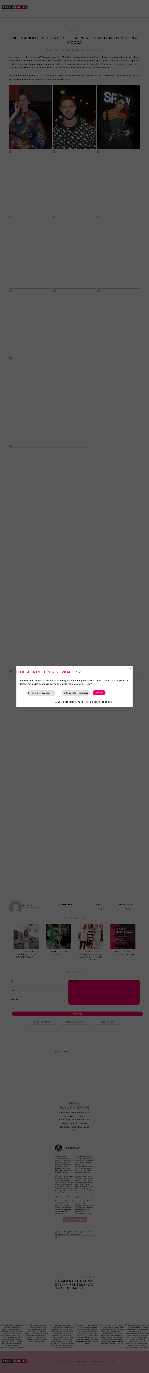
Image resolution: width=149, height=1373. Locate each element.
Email (58, 693)
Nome (23, 693)
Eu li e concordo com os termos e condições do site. (85, 702)
